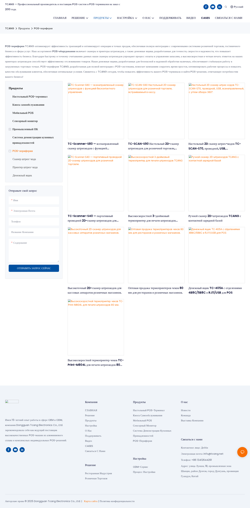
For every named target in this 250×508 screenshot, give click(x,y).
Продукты (24, 28)
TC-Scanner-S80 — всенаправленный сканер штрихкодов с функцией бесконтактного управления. (93, 146)
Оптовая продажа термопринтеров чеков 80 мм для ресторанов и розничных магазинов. (155, 290)
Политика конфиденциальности (117, 501)
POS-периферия (43, 28)
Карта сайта (90, 501)
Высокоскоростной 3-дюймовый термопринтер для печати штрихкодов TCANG (152, 218)
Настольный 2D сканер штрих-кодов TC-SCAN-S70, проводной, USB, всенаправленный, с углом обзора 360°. (214, 146)
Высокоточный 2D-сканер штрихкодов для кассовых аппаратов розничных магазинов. (95, 290)
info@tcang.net (213, 454)
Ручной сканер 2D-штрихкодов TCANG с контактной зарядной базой (214, 218)
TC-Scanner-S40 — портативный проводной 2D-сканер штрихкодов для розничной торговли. (92, 218)
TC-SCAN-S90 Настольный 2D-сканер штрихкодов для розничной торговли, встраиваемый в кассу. (153, 146)
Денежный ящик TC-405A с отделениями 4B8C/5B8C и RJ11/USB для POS (215, 290)
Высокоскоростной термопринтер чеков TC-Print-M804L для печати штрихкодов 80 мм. (96, 362)
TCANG (9, 28)
